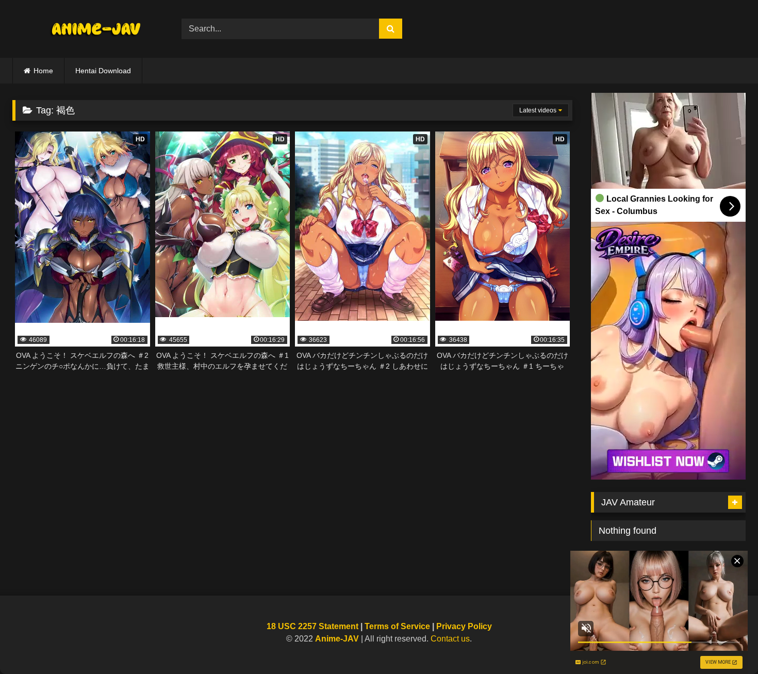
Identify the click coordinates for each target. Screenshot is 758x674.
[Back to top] (726, 643)
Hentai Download (103, 71)
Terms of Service (397, 626)
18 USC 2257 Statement (312, 626)
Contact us (450, 638)
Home (43, 71)
